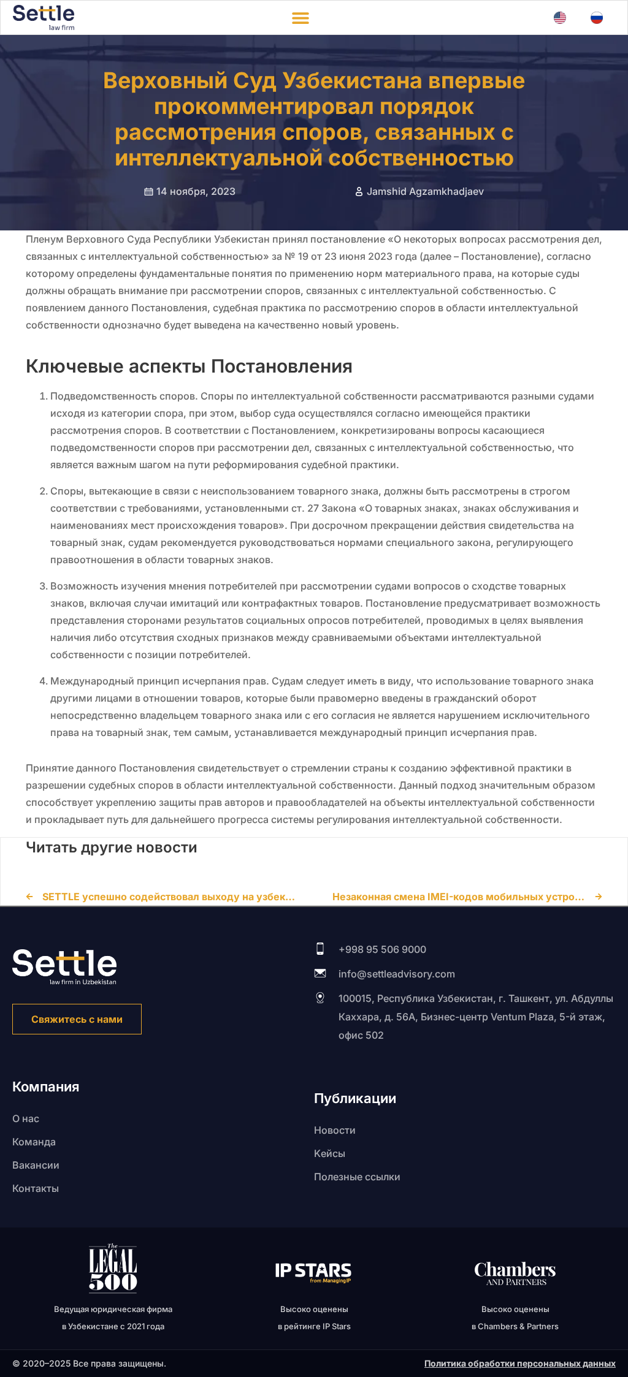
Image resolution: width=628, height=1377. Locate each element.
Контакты (35, 1188)
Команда (34, 1142)
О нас (25, 1118)
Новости (335, 1130)
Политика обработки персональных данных (520, 1363)
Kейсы (329, 1153)
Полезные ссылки (357, 1176)
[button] (300, 17)
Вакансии (35, 1165)
